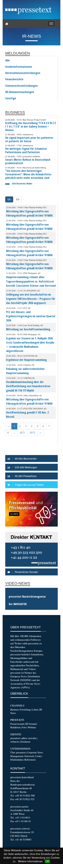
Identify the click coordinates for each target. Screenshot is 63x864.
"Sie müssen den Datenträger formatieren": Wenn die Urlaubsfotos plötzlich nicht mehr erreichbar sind (28, 174)
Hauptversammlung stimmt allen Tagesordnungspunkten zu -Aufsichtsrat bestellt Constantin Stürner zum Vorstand (31, 281)
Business (14, 709)
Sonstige (10, 98)
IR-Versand (30, 723)
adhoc (24, 738)
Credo (38, 756)
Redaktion (15, 727)
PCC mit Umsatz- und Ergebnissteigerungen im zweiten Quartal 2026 (30, 316)
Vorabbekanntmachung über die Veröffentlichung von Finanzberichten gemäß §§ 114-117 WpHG (28, 386)
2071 (22, 432)
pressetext (15, 738)
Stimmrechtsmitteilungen (21, 85)
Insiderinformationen (18, 66)
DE (9, 199)
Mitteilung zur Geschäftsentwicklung (28, 329)
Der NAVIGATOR (18, 604)
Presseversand (17, 723)
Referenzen (30, 759)
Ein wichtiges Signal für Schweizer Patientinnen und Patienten (26, 150)
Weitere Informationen (30, 861)
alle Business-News (22, 183)
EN (17, 199)
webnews (14, 741)
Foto (24, 727)
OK (47, 861)
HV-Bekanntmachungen (19, 92)
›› (40, 432)
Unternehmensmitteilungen (22, 73)
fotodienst (25, 741)
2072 (32, 432)
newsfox (33, 738)
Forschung (25, 709)
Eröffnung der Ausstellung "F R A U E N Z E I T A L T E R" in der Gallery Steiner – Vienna (30, 126)
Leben (35, 709)
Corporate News (35, 752)
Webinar (32, 727)
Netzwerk (29, 756)
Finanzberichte (14, 79)
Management (16, 756)
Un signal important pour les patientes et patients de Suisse (29, 139)
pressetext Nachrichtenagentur (27, 596)
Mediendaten (16, 759)
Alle (7, 60)
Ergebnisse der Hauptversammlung (26, 360)
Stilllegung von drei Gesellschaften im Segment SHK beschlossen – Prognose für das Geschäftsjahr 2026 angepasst (30, 299)
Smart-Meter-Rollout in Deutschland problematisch (27, 161)
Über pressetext (18, 752)
